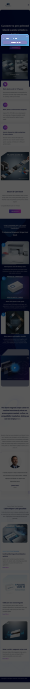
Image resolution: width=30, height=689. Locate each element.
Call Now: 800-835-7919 (15, 42)
